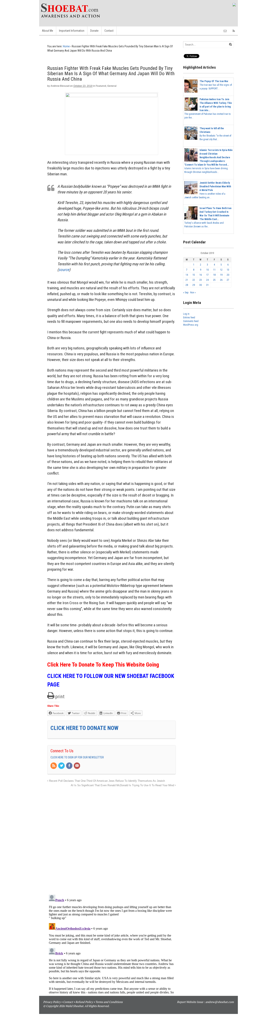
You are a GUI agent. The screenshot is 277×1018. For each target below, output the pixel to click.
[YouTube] (77, 766)
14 (187, 274)
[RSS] (53, 766)
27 (228, 280)
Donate (94, 30)
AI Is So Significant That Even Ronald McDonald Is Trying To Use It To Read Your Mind (123, 785)
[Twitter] (61, 766)
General (111, 86)
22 (193, 280)
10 (207, 269)
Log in (186, 313)
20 (228, 274)
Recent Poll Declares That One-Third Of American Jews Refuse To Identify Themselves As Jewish (106, 780)
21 (187, 280)
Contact (109, 30)
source (64, 269)
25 (214, 280)
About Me (47, 30)
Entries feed (189, 317)
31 (207, 285)
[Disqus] (111, 838)
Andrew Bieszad (59, 86)
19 (221, 274)
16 (200, 274)
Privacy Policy (52, 1002)
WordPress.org (190, 324)
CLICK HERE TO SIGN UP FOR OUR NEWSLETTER (77, 757)
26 (221, 280)
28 (187, 285)
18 (214, 274)
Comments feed (191, 321)
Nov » (193, 292)
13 (228, 269)
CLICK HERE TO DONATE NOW (84, 728)
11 (214, 269)
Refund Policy (84, 1002)
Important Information (71, 30)
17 (207, 274)
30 (200, 285)
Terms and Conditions (109, 1002)
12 (221, 269)
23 (200, 280)
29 (193, 285)
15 (193, 274)
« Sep (185, 292)
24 (207, 280)
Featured (101, 86)
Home (66, 46)
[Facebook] (69, 766)
